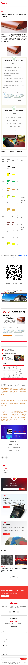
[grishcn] (7, 3)
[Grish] (14, 603)
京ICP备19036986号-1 (11, 662)
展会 (3, 636)
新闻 (3, 634)
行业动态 (6, 472)
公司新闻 (6, 468)
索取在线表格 (14, 626)
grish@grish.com (14, 621)
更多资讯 (14, 576)
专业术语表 (5, 639)
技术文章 (6, 470)
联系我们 (5, 595)
